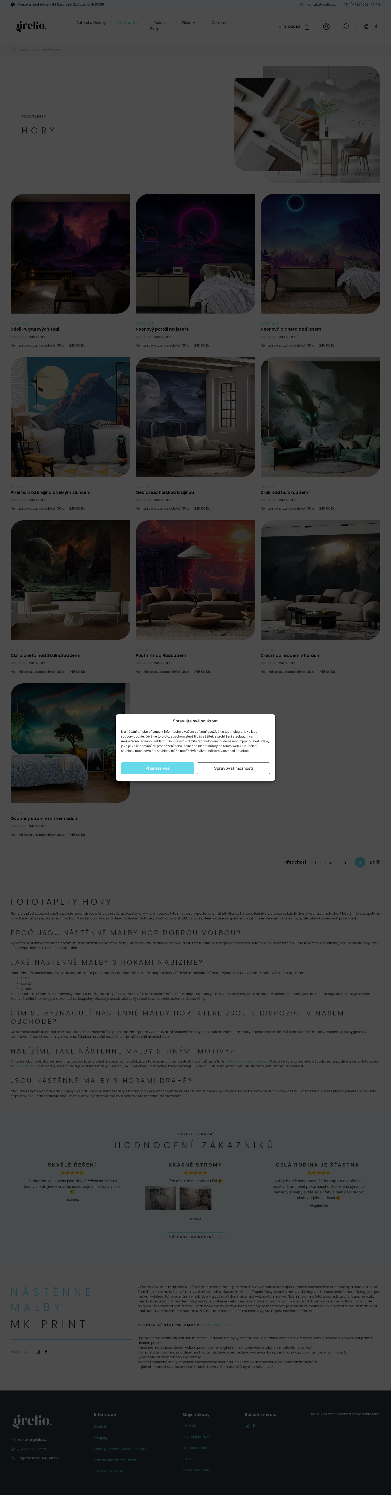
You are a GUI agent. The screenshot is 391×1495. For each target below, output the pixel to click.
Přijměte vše (157, 768)
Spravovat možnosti (233, 768)
